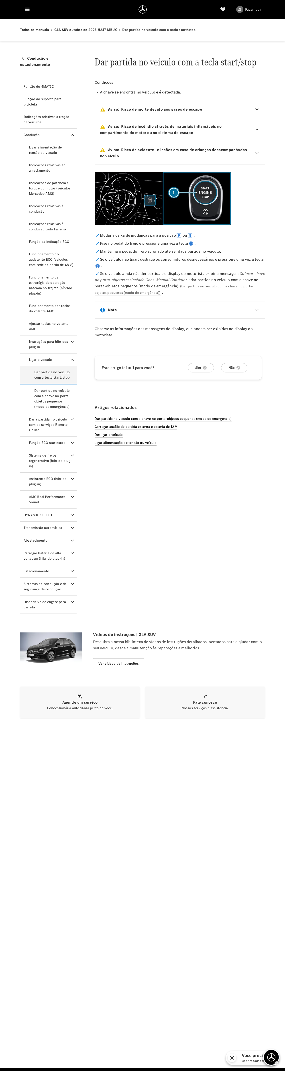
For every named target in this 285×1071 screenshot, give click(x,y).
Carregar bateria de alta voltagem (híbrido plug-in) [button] (44, 556)
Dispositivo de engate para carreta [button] (45, 605)
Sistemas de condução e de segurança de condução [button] (45, 586)
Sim (198, 367)
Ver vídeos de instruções (118, 663)
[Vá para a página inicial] (142, 9)
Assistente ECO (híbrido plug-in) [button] (48, 481)
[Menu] (27, 9)
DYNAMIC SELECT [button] (38, 515)
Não (231, 367)
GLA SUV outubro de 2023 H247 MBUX (85, 29)
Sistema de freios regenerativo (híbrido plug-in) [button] (50, 460)
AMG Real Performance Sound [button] (47, 499)
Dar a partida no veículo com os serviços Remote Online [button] (48, 424)
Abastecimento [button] (36, 540)
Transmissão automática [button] (43, 527)
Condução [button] (32, 134)
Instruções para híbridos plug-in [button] (48, 344)
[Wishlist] (222, 9)
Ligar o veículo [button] (40, 359)
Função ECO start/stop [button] (47, 442)
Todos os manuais (34, 29)
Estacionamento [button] (36, 571)
